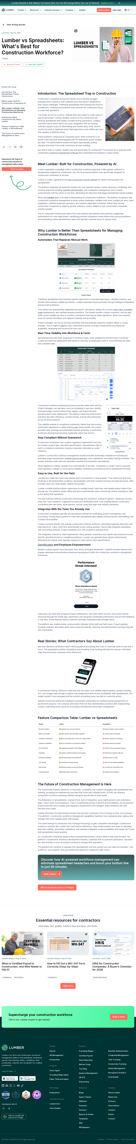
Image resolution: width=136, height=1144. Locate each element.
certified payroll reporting (76, 458)
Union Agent (55, 1070)
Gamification (45, 544)
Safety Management (116, 1068)
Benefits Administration (118, 1051)
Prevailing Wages (86, 1051)
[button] (22, 10)
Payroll (52, 1051)
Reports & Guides (86, 1114)
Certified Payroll (86, 1056)
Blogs (81, 1093)
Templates (83, 1119)
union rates (118, 309)
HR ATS (82, 1077)
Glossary (82, 1110)
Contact (82, 10)
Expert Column (85, 1097)
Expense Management (88, 1073)
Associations (113, 1106)
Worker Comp (84, 1064)
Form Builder (113, 1077)
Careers (111, 1110)
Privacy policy (112, 1139)
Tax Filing (83, 1069)
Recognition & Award (117, 1073)
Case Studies (55, 1108)
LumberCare (55, 1104)
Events (111, 1114)
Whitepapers (84, 1127)
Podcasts (83, 1106)
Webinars (83, 1101)
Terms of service (127, 1139)
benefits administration (73, 190)
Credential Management (118, 1055)
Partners (112, 1101)
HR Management (56, 1055)
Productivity (55, 1060)
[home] (8, 10)
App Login (117, 10)
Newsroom (112, 1097)
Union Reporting (85, 1060)
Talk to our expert (16, 169)
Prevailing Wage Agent (59, 1075)
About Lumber (114, 1093)
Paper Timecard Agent (59, 1079)
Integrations (55, 1093)
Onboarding (84, 1082)
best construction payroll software (83, 180)
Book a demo (104, 10)
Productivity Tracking (117, 1064)
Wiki (80, 1123)
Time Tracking (114, 1060)
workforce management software (64, 153)
